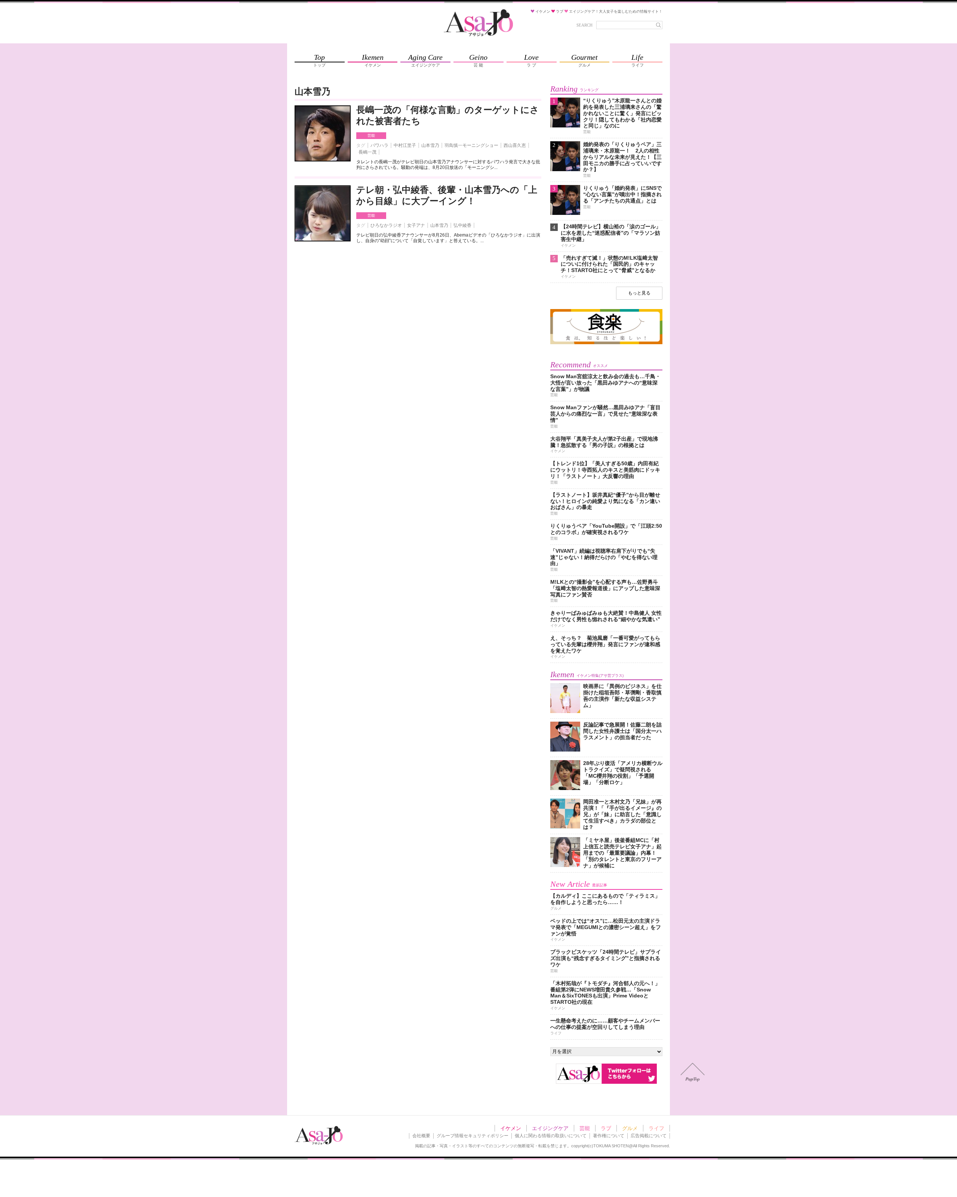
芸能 (371, 135)
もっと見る (639, 293)
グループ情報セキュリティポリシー (472, 1135)
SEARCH (584, 25)
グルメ (630, 1128)
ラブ (606, 1128)
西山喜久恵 (515, 145)
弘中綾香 (462, 225)
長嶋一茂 (367, 152)
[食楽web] (606, 343)
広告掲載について (649, 1135)
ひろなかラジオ (386, 225)
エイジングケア (550, 1128)
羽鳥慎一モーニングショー (471, 145)
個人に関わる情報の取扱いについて (551, 1135)
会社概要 (421, 1135)
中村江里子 (405, 145)
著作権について (608, 1135)
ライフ (656, 1128)
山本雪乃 (430, 145)
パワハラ (379, 145)
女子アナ (416, 225)
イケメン (510, 1128)
